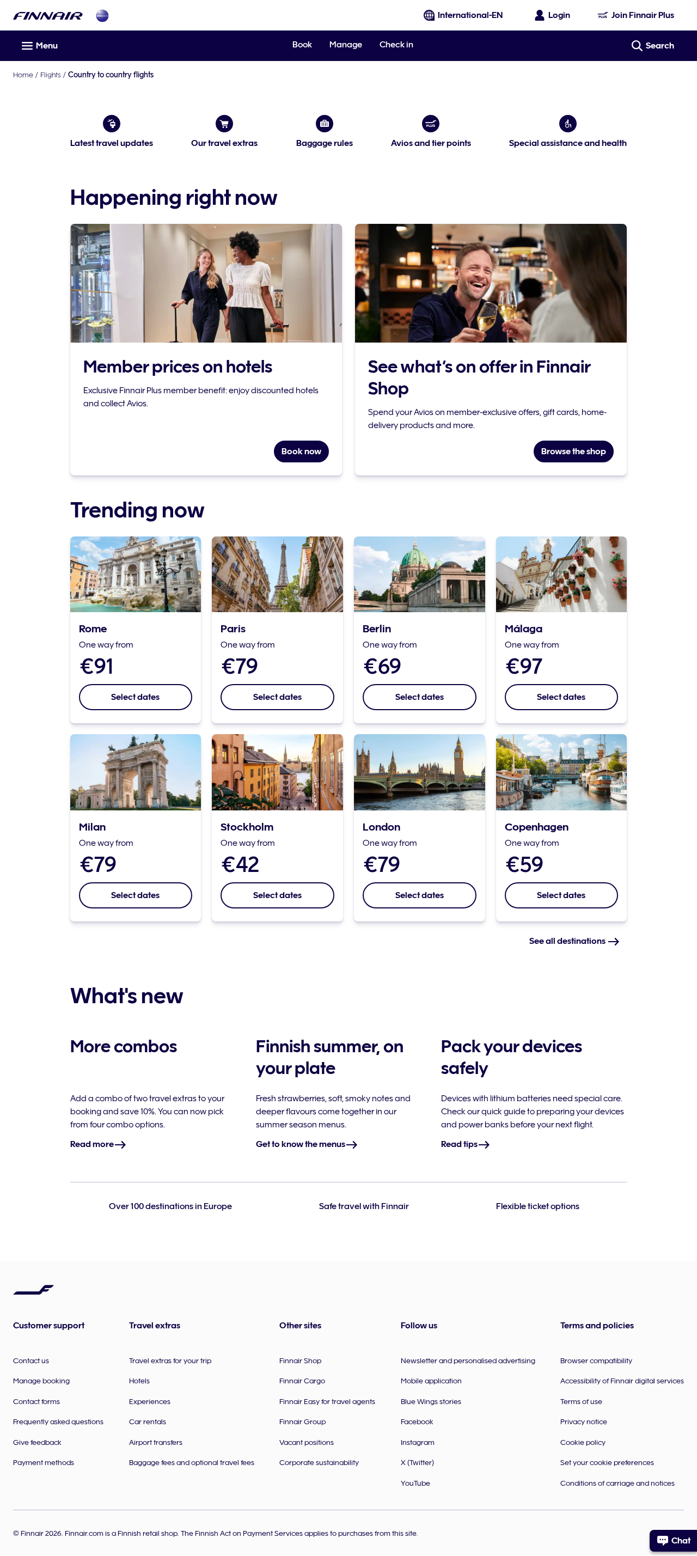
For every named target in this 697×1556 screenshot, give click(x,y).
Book (302, 45)
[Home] (48, 15)
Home (23, 74)
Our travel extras (224, 143)
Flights (50, 74)
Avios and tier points (431, 143)
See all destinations (568, 941)
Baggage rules (324, 143)
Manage (345, 45)
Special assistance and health (568, 143)
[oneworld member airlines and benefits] (102, 15)
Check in (396, 45)
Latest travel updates (111, 143)
